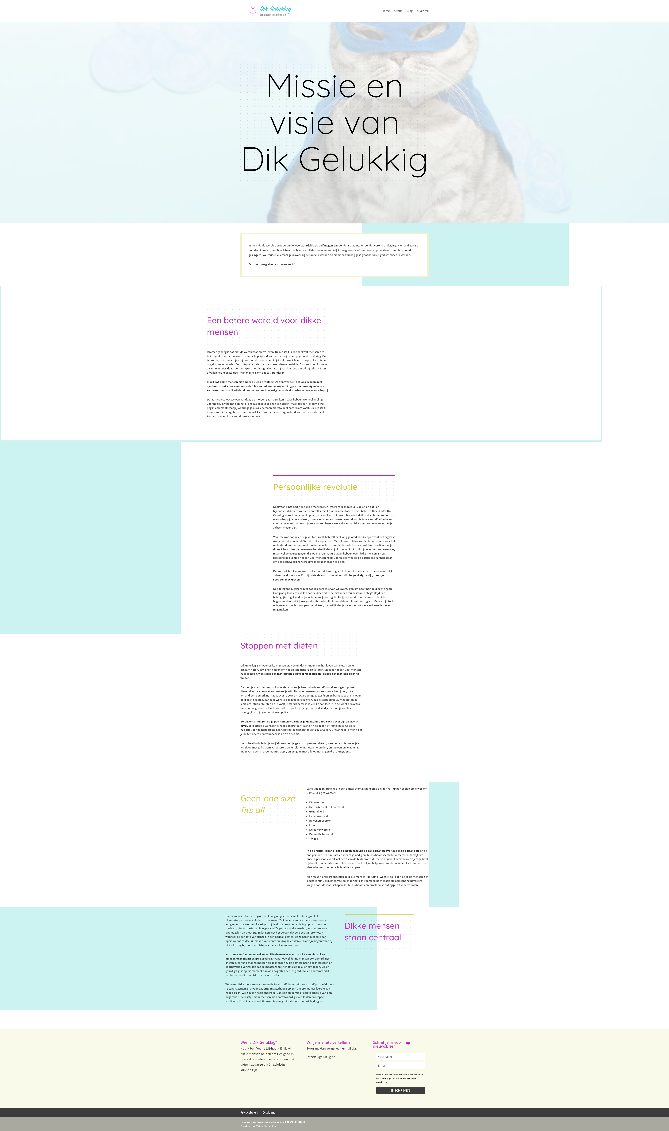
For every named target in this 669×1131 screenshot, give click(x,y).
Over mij (423, 11)
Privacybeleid (249, 1112)
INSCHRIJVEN (400, 1090)
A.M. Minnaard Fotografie (291, 1121)
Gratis (398, 11)
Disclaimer (270, 1112)
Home (386, 11)
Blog (410, 11)
